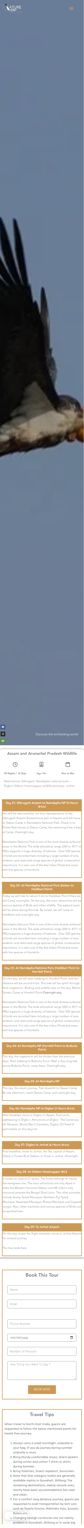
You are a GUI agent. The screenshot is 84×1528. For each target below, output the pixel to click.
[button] (71, 8)
